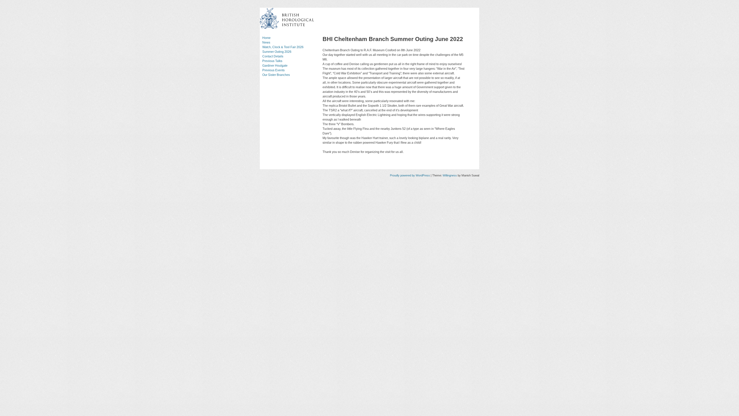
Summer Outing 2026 (276, 51)
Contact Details (272, 56)
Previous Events (273, 70)
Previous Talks (272, 61)
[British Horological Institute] (287, 27)
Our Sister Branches (276, 74)
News (266, 42)
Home (266, 37)
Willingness (450, 175)
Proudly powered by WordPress (410, 175)
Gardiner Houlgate (275, 65)
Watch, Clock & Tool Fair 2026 (282, 47)
